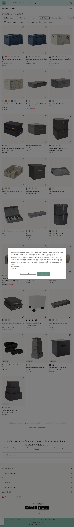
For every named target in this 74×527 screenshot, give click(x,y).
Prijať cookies (44, 274)
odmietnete (41, 262)
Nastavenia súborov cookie (28, 274)
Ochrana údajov (15, 266)
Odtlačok (13, 268)
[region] (37, 263)
